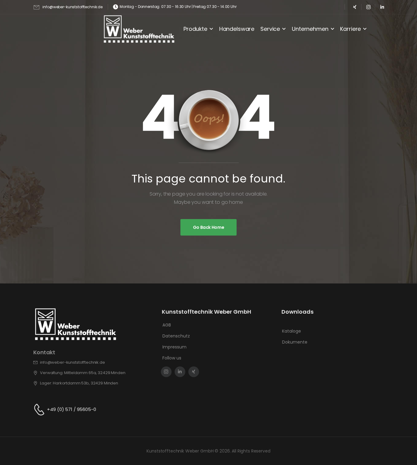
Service (270, 29)
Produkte (195, 29)
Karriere (350, 29)
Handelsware (236, 29)
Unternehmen (310, 29)
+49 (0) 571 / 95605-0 (71, 409)
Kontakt (44, 352)
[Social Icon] (355, 7)
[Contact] (40, 410)
